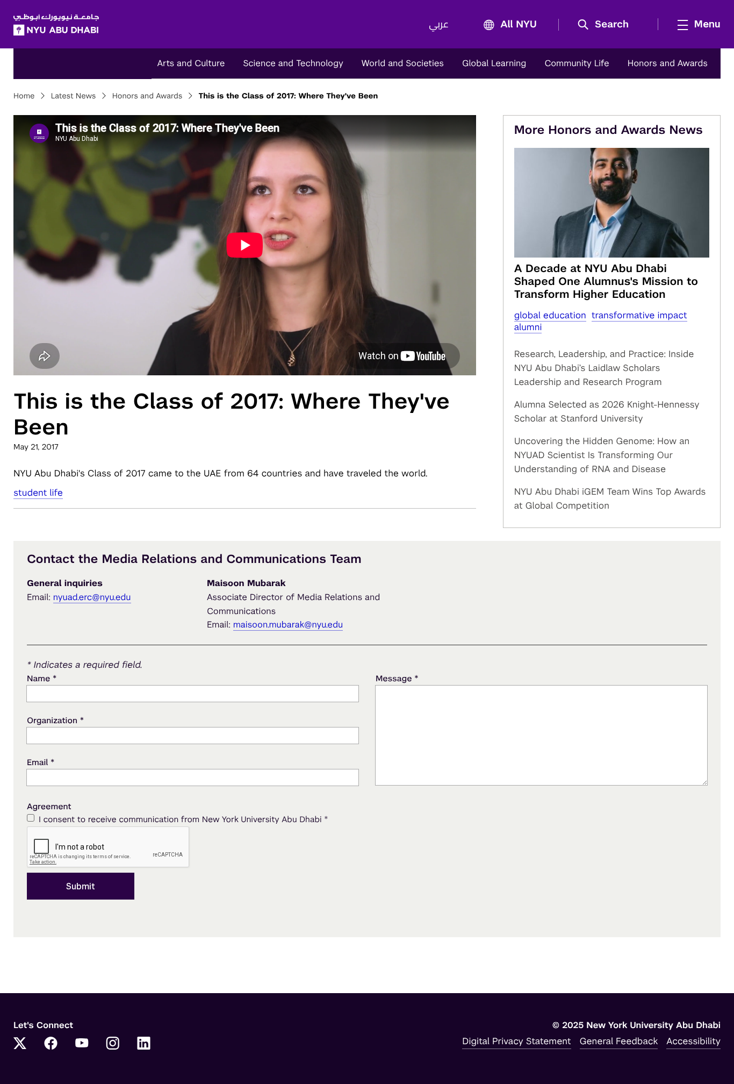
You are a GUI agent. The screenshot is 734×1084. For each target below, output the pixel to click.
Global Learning (494, 63)
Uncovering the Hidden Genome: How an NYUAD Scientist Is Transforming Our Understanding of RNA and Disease (602, 455)
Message (397, 678)
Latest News (73, 96)
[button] (607, 25)
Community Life (576, 63)
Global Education (550, 315)
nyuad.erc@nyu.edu (92, 597)
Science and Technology (293, 63)
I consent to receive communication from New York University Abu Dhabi (183, 819)
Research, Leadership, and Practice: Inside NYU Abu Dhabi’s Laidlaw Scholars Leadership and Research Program (604, 368)
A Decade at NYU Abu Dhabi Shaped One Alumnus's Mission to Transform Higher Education (606, 281)
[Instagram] (112, 1044)
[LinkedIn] (144, 1044)
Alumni (528, 327)
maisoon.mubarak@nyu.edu (288, 624)
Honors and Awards (668, 63)
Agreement (49, 807)
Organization (55, 720)
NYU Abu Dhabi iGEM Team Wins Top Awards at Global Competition (610, 498)
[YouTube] (81, 1044)
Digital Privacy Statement (516, 1041)
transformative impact (639, 315)
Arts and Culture (191, 63)
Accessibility (693, 1041)
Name (41, 678)
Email (40, 762)
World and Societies (403, 63)
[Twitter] (19, 1044)
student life (38, 492)
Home (24, 96)
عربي (439, 25)
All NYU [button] (518, 25)
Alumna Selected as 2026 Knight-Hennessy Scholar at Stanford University (607, 411)
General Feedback (619, 1041)
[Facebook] (51, 1044)
